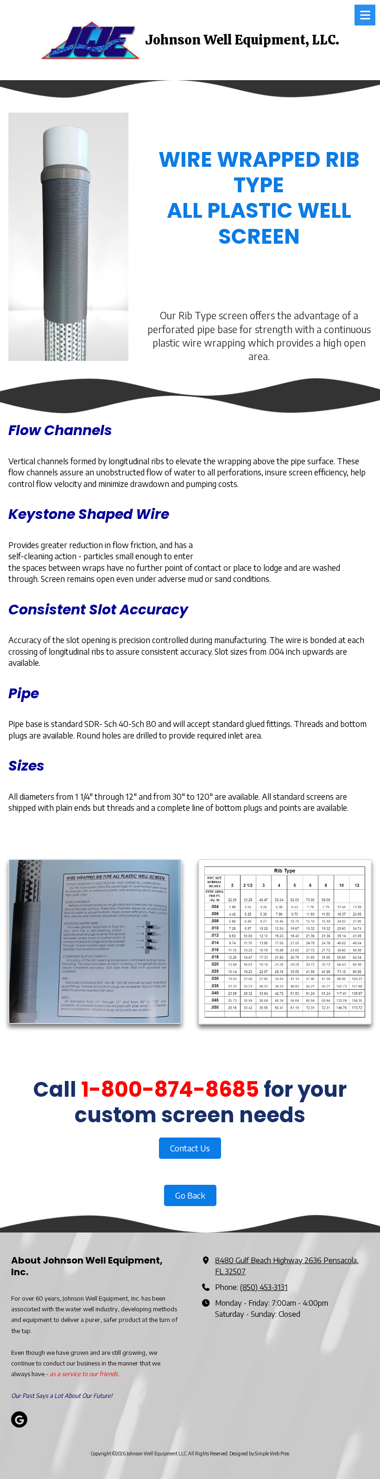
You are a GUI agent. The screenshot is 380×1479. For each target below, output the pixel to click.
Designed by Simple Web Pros (259, 1453)
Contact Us (190, 1148)
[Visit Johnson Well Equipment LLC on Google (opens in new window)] (19, 1419)
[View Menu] (365, 15)
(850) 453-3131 (264, 1287)
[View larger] (95, 941)
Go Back (190, 1195)
